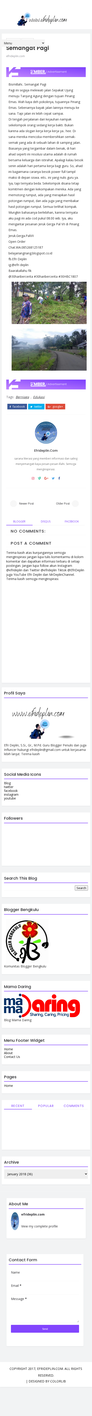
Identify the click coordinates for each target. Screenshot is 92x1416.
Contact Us (12, 1057)
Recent (18, 1106)
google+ (57, 406)
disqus (45, 521)
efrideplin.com (15, 56)
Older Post (63, 503)
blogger (19, 521)
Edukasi (39, 397)
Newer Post (26, 503)
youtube (10, 798)
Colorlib (58, 1381)
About (8, 1053)
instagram (11, 794)
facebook (18, 406)
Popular (46, 1106)
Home (8, 1049)
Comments (74, 1106)
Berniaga (22, 397)
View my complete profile (39, 1226)
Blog (7, 783)
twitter (37, 406)
